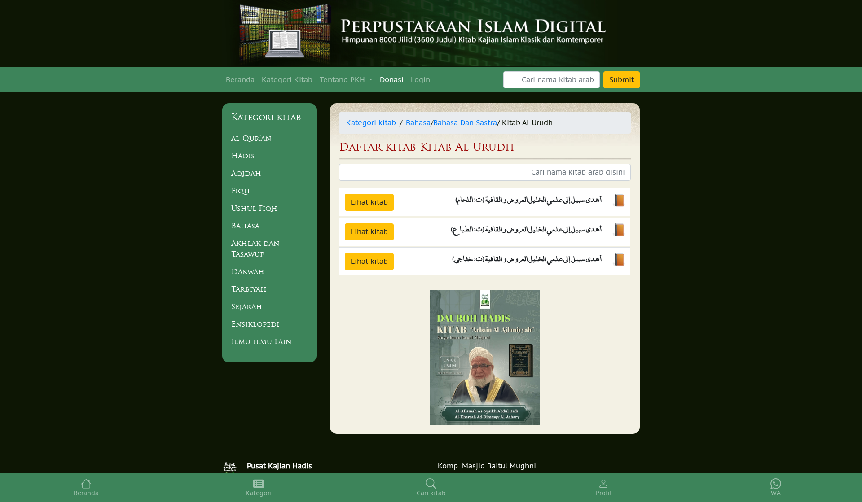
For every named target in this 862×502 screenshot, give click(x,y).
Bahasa (245, 225)
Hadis (243, 155)
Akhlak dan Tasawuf (255, 248)
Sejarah (246, 306)
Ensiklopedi (255, 323)
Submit (621, 80)
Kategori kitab (371, 123)
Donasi (392, 80)
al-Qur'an (251, 138)
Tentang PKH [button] (343, 80)
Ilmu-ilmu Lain (261, 341)
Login (420, 80)
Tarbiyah (249, 288)
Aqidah (246, 173)
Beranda (240, 80)
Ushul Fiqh (254, 208)
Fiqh (240, 190)
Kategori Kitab (287, 80)
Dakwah (247, 271)
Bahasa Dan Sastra (465, 123)
